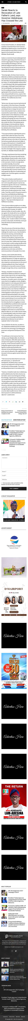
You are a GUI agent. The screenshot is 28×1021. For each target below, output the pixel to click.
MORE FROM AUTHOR (19, 420)
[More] (22, 401)
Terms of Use (12, 1016)
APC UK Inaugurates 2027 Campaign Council (16, 424)
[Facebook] (2, 401)
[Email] (19, 401)
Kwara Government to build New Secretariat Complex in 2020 (7, 412)
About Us (23, 1016)
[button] (2, 2)
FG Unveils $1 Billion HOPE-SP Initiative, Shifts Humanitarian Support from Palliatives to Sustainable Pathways (17, 443)
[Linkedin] (16, 401)
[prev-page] (2, 450)
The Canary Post (6, 23)
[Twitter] (6, 401)
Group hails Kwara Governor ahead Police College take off (21, 412)
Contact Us (5, 1016)
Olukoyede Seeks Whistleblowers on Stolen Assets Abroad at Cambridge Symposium (16, 916)
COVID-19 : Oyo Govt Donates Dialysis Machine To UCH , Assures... (17, 964)
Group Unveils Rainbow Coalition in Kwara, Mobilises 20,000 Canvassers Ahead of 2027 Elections (16, 924)
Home (2, 5)
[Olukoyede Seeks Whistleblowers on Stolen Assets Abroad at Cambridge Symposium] (4, 916)
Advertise (18, 1016)
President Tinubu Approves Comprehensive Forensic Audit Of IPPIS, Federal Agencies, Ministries (17, 433)
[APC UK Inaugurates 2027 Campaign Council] (5, 425)
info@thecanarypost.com (17, 947)
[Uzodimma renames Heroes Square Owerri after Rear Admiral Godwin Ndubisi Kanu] (5, 978)
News (6, 5)
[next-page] (5, 450)
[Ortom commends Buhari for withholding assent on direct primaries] (5, 971)
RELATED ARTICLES (6, 420)
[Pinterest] (9, 401)
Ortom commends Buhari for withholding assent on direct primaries (17, 971)
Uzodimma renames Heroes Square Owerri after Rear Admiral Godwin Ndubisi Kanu (18, 978)
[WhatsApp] (12, 401)
